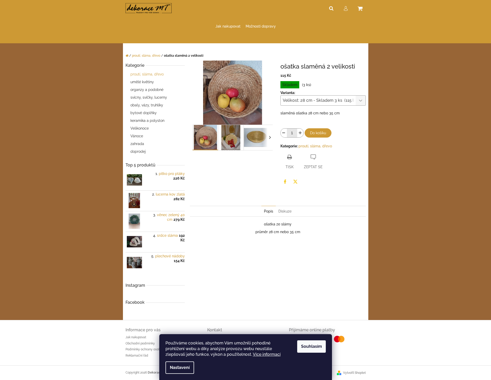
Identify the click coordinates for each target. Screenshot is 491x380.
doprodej (138, 151)
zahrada (137, 144)
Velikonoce (139, 128)
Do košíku (318, 133)
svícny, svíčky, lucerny (148, 97)
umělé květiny (142, 82)
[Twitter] (295, 181)
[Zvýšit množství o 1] (300, 133)
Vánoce (136, 136)
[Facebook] (285, 181)
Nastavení (180, 367)
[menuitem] (228, 26)
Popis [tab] (268, 211)
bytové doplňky (143, 113)
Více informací (267, 354)
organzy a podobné (146, 90)
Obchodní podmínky (140, 343)
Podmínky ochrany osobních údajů (151, 349)
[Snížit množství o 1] (284, 133)
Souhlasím (311, 346)
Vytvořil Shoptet (354, 373)
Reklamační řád (137, 355)
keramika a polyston (147, 121)
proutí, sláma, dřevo (147, 74)
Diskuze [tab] (285, 211)
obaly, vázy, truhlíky (146, 105)
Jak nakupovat (136, 337)
